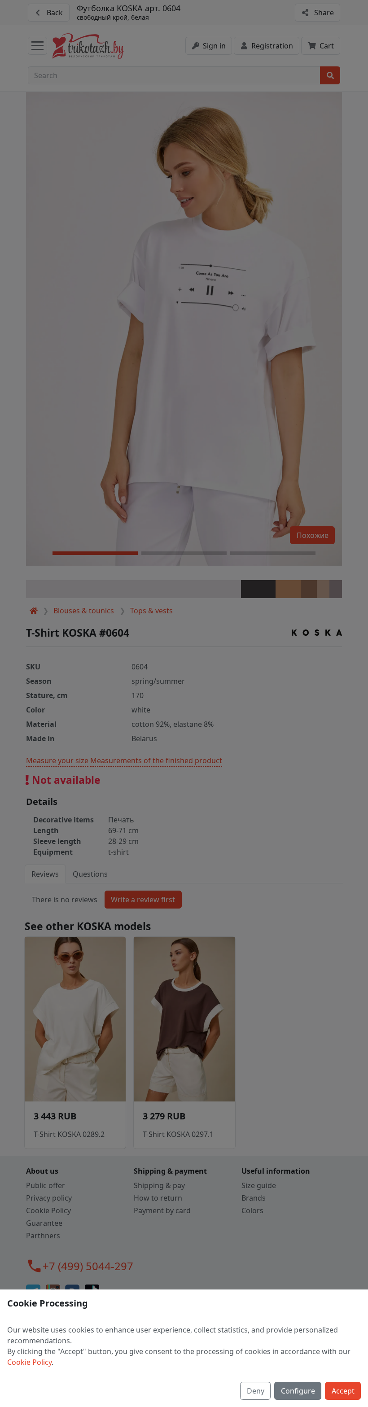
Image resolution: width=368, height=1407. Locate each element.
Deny (255, 1391)
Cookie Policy (29, 1362)
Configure (298, 1391)
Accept (343, 1391)
